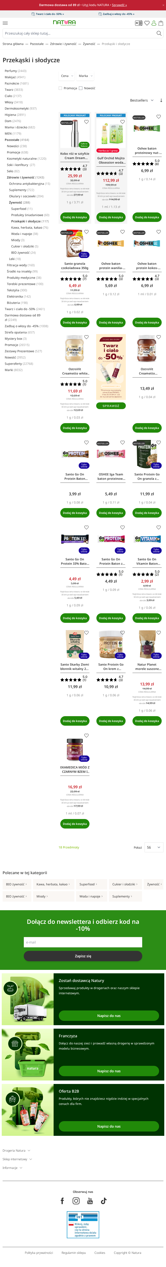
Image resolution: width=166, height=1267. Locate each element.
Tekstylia (17, 290)
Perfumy (15, 71)
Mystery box (16, 338)
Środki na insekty (22, 271)
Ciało (13, 96)
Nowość (15, 357)
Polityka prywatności (39, 1253)
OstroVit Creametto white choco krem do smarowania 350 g (74, 371)
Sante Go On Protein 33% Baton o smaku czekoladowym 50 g (75, 561)
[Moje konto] (153, 23)
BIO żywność (23, 252)
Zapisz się (83, 956)
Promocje (17, 152)
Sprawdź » (119, 5)
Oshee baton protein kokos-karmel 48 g (147, 265)
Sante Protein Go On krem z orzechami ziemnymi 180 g (111, 666)
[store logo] (64, 23)
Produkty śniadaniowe (30, 215)
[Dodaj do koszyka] (74, 217)
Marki (13, 370)
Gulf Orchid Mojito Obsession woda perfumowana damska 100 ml (111, 160)
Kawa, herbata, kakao (29, 227)
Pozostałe (37, 44)
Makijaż (15, 77)
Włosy (14, 102)
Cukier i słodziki (24, 246)
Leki (15, 259)
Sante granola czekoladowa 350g (74, 265)
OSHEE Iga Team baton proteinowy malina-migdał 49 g (111, 476)
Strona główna (13, 44)
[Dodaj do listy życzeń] (86, 122)
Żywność (89, 44)
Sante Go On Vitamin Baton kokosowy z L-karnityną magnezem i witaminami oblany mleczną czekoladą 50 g (146, 561)
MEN (13, 133)
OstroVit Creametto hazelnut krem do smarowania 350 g (147, 371)
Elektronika (19, 296)
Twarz (14, 90)
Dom (13, 121)
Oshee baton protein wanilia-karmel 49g (111, 265)
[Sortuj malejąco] (161, 100)
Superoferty (19, 364)
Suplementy (21, 190)
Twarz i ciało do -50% (25, 309)
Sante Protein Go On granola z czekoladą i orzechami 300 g (147, 476)
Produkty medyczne (24, 278)
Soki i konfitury (21, 165)
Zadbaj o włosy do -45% (26, 326)
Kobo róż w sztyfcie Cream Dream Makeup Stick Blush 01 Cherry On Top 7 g (74, 155)
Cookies (99, 1253)
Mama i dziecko (20, 127)
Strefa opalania (20, 332)
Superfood (21, 209)
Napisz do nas (109, 1015)
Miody (17, 240)
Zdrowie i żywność (63, 44)
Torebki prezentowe (25, 284)
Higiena (15, 115)
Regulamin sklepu (74, 1253)
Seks (13, 171)
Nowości (17, 146)
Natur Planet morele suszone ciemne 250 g (147, 666)
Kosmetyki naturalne (26, 158)
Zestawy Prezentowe (23, 351)
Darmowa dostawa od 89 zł (22, 317)
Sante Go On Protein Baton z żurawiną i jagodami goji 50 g (111, 561)
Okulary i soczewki (26, 196)
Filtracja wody (21, 265)
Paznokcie (17, 83)
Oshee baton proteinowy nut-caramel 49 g (147, 150)
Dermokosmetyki (21, 108)
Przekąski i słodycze (116, 44)
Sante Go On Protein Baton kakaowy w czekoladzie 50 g (75, 476)
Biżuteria (17, 303)
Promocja (70, 88)
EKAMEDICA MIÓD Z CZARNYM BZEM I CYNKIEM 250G (74, 769)
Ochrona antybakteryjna (29, 184)
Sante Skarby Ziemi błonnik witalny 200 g (74, 666)
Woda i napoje (24, 234)
